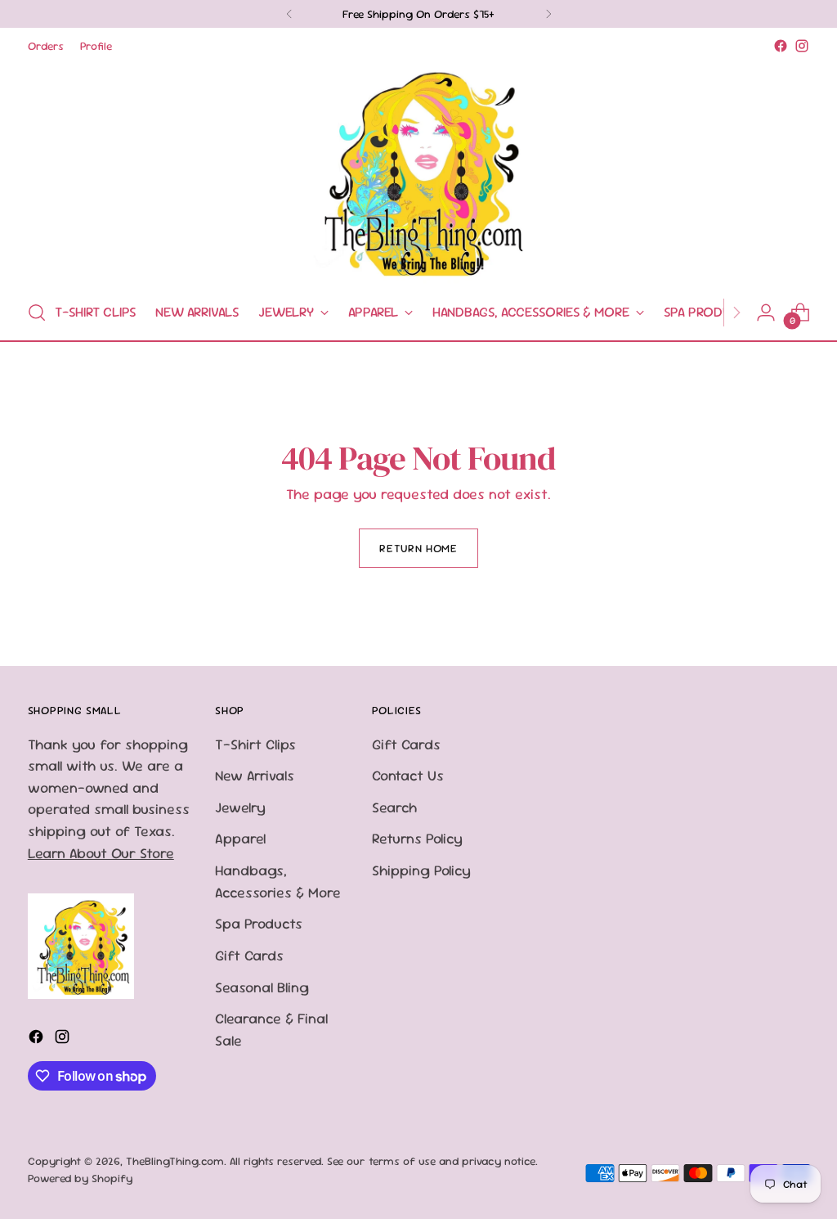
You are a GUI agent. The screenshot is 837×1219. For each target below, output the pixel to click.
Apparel (240, 838)
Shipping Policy (421, 870)
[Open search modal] (36, 312)
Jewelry (240, 807)
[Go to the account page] (766, 312)
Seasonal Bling (262, 987)
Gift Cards (249, 955)
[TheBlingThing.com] (418, 171)
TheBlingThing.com (175, 1161)
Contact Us (408, 775)
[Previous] (289, 14)
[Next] (548, 14)
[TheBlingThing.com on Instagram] (801, 45)
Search (394, 807)
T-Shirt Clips (255, 744)
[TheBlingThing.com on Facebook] (780, 45)
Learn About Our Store (101, 852)
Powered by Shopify (80, 1178)
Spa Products (258, 923)
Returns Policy (417, 838)
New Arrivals (254, 775)
